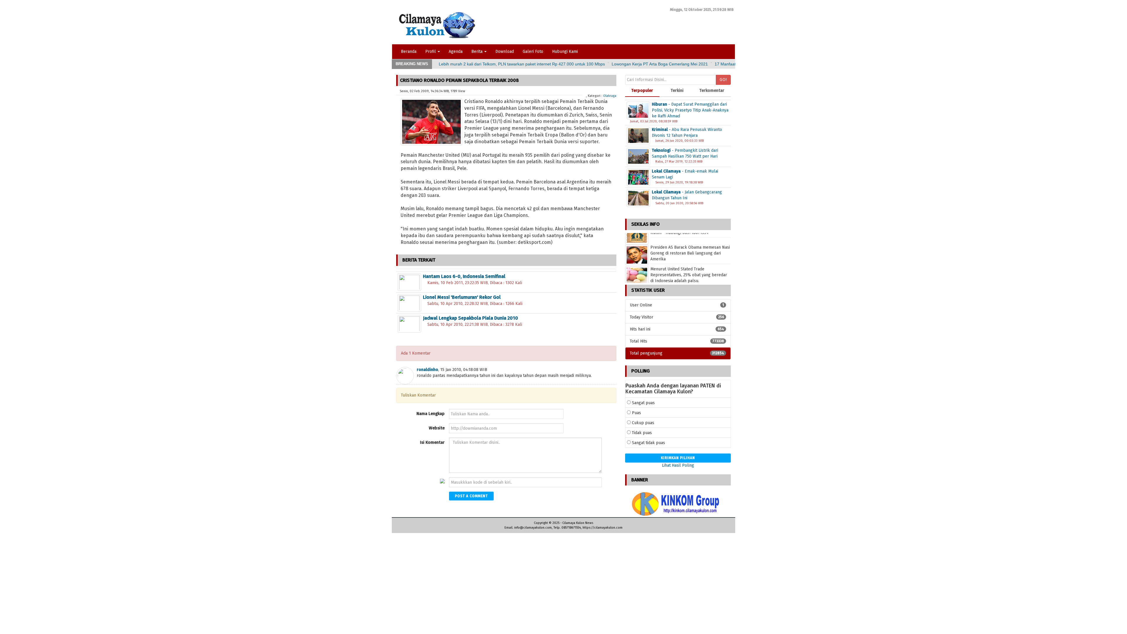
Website (437, 428)
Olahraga (609, 96)
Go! (723, 79)
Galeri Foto (533, 51)
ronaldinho (427, 369)
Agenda (456, 51)
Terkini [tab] (677, 90)
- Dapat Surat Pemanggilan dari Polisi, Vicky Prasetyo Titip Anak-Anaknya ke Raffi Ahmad (690, 110)
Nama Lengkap (430, 413)
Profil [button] (431, 51)
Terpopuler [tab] (642, 90)
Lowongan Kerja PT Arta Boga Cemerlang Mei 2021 (660, 64)
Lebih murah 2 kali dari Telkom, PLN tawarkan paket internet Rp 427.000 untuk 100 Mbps (522, 64)
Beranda (408, 51)
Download (504, 51)
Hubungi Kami (565, 51)
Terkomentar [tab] (711, 90)
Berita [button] (477, 51)
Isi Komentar (432, 442)
